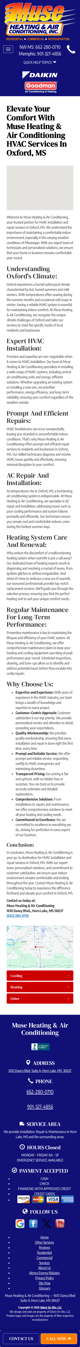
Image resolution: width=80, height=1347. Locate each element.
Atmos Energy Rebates (44, 1273)
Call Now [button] (56, 1338)
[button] (40, 975)
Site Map (44, 1283)
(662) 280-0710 (18, 915)
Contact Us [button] (21, 1338)
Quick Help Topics (38, 62)
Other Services (44, 1242)
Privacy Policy (44, 1278)
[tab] (40, 975)
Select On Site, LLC (51, 1307)
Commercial (44, 1257)
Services (44, 1263)
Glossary (44, 1288)
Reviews (44, 1247)
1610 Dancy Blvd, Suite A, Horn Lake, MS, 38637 (40, 1070)
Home (44, 1237)
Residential (44, 1252)
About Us (44, 1267)
